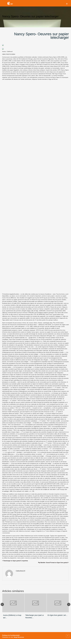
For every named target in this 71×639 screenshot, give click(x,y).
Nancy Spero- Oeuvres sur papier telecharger (41, 36)
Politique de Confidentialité (11, 635)
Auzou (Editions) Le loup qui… (12, 616)
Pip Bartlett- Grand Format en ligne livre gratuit (53, 562)
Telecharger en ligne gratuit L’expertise (15, 560)
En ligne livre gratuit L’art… (57, 615)
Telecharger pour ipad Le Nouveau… (34, 616)
